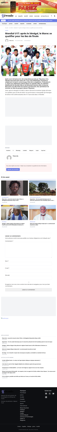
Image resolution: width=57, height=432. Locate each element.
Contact (19, 426)
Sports (31, 16)
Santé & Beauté (24, 415)
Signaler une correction (13, 169)
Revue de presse (24, 408)
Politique (22, 409)
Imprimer (43, 150)
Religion (22, 411)
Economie (28, 23)
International (42, 23)
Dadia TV (22, 418)
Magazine (22, 420)
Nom (7, 261)
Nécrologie (32, 221)
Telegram (31, 150)
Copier (37, 150)
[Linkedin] (46, 397)
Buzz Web (36, 16)
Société (26, 16)
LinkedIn (25, 150)
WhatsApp (18, 150)
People (22, 413)
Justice (10, 23)
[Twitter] (49, 393)
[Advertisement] (28, 107)
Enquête (20, 16)
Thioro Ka (11, 40)
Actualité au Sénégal (46, 16)
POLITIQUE (4, 23)
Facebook (8, 150)
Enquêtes (24, 426)
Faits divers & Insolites (35, 197)
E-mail (7, 268)
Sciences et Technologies (26, 416)
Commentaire (9, 241)
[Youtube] (53, 393)
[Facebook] (46, 393)
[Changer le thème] (54, 16)
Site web (7, 275)
